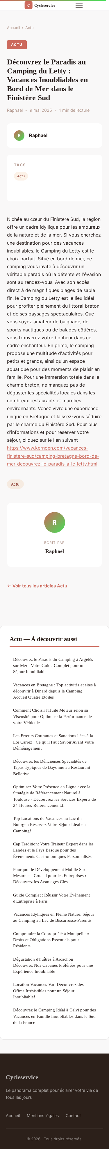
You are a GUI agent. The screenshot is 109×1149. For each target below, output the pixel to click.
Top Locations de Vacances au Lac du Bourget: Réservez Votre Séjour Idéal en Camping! (49, 824)
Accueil (13, 27)
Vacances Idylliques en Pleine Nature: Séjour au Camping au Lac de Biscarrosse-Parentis (53, 917)
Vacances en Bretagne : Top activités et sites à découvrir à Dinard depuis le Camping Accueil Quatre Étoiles (54, 691)
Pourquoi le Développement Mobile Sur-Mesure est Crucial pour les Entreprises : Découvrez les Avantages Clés (50, 875)
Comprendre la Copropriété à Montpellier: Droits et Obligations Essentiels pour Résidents (51, 939)
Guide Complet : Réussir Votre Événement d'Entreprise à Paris (51, 897)
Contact (73, 1115)
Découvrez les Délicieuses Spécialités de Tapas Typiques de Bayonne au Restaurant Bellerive (51, 767)
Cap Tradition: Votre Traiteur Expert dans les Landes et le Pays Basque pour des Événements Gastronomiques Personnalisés (53, 850)
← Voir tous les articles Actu (37, 586)
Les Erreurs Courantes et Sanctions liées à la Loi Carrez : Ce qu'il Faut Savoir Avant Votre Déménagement (53, 742)
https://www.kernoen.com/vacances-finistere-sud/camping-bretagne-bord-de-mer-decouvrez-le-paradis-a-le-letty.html (53, 455)
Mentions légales (43, 1115)
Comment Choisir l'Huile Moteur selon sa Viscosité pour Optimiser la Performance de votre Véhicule (52, 716)
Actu (29, 27)
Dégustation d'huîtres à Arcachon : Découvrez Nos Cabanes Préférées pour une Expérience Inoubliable (53, 965)
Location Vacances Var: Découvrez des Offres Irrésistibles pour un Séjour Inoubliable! (48, 990)
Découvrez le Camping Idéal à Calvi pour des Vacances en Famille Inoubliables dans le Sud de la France (54, 1016)
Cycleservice (22, 1077)
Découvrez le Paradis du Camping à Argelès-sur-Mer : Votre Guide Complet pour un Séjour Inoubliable (53, 665)
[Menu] (79, 5)
